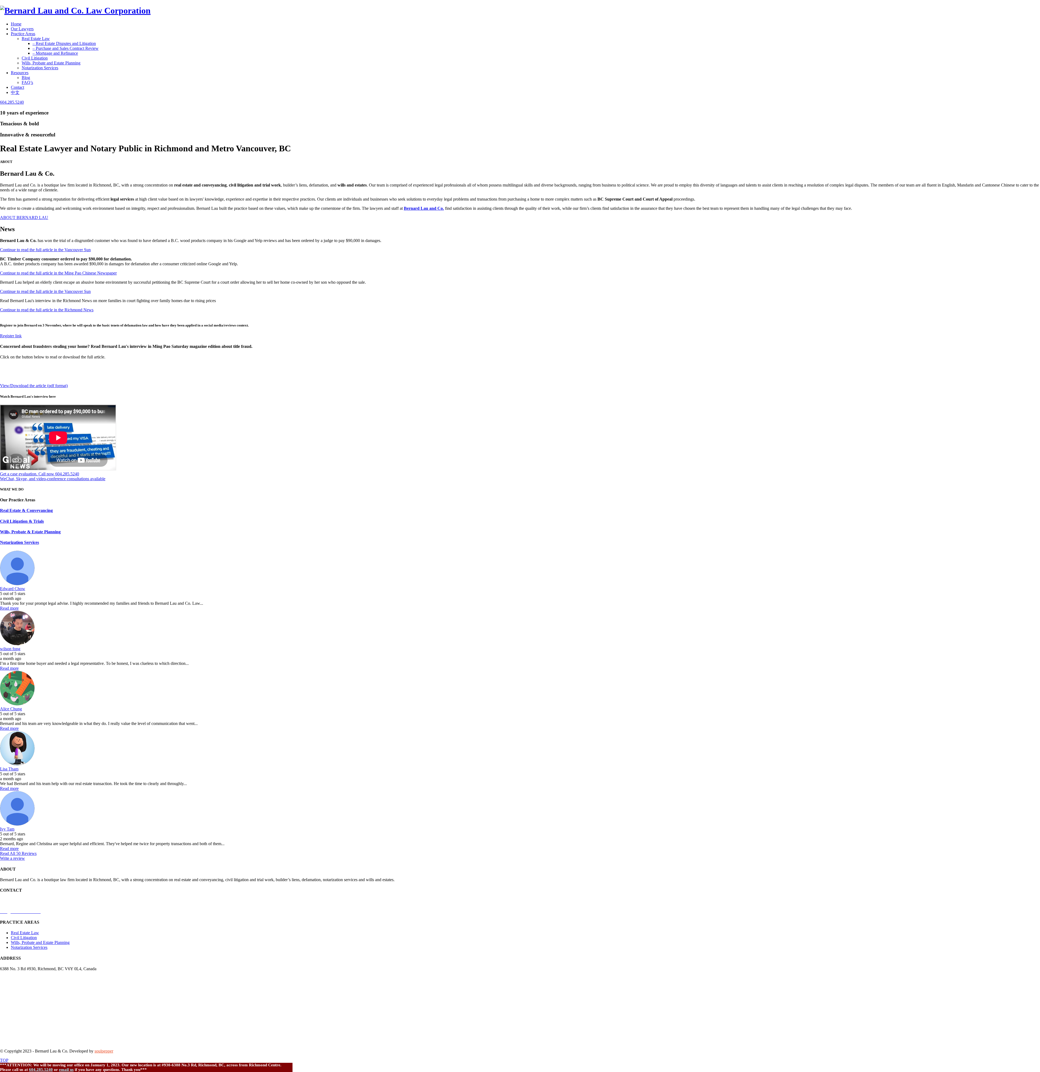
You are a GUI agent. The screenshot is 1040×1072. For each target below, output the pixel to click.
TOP (4, 1060)
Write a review (12, 858)
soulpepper (104, 1051)
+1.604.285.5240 (15, 900)
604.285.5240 (41, 1069)
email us (66, 1069)
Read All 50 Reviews (18, 853)
